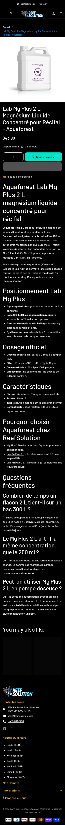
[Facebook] (5, 729)
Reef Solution (15, 809)
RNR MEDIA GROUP (32, 812)
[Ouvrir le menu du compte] (53, 13)
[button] (32, 166)
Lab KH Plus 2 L (15, 462)
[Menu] (4, 13)
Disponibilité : (11, 146)
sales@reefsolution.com (20, 716)
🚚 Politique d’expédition (17, 176)
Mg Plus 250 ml (15, 445)
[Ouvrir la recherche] (11, 13)
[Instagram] (10, 729)
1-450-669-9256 (16, 721)
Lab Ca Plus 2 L (15, 453)
